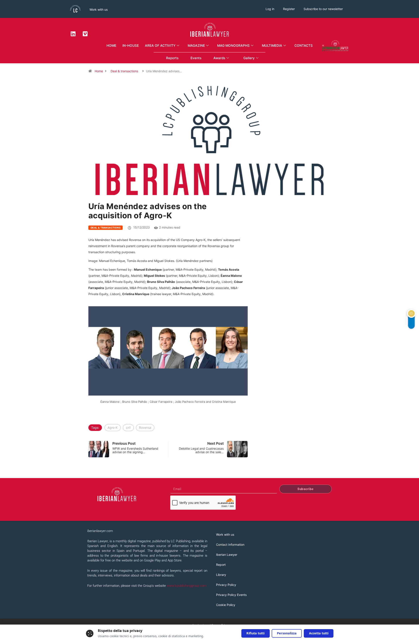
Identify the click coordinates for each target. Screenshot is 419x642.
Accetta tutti (318, 633)
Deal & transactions (124, 71)
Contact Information (230, 544)
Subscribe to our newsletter (323, 9)
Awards (219, 58)
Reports (172, 58)
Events (196, 58)
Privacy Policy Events (231, 595)
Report (221, 564)
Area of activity (160, 45)
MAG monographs (233, 45)
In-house (130, 45)
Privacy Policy (226, 585)
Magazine (196, 45)
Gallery (249, 58)
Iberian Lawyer (226, 554)
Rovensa (145, 427)
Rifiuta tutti (255, 633)
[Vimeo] (85, 33)
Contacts (303, 45)
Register (289, 9)
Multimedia (272, 45)
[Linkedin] (73, 33)
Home (111, 45)
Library (221, 575)
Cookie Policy (225, 605)
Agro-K (113, 427)
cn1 (128, 427)
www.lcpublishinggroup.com (186, 586)
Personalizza (287, 633)
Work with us (98, 9)
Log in (270, 9)
